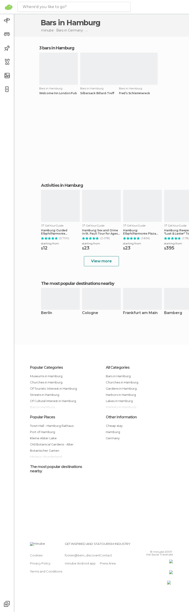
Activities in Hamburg (62, 185)
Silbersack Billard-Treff (97, 93)
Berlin (46, 313)
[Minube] (8, 7)
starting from (50, 243)
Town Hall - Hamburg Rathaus (52, 426)
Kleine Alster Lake (43, 438)
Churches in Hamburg (46, 382)
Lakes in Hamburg (119, 401)
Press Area (108, 563)
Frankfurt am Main (140, 313)
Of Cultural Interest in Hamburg (53, 401)
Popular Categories (46, 367)
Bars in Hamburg (118, 376)
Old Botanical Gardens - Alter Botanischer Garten (52, 447)
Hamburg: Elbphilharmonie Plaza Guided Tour (139, 232)
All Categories (118, 367)
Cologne (90, 313)
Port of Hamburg (42, 432)
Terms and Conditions (46, 571)
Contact (106, 555)
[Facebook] (151, 545)
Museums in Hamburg (46, 376)
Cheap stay (114, 426)
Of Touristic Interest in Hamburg (53, 388)
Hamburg (113, 432)
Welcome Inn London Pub (58, 93)
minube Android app (80, 563)
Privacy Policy (40, 563)
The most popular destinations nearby (77, 283)
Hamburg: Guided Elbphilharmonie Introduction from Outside (60, 232)
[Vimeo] (163, 545)
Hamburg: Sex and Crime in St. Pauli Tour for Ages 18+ (100, 232)
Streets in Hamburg (44, 395)
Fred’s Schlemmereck (134, 93)
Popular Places (42, 417)
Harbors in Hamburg (121, 395)
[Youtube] (169, 545)
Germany (113, 438)
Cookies (36, 555)
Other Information (121, 417)
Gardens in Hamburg (121, 388)
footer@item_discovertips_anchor (90, 555)
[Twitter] (157, 545)
